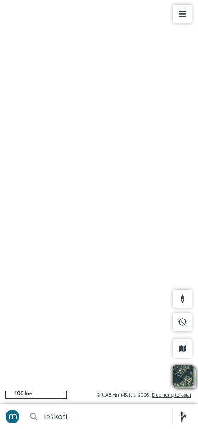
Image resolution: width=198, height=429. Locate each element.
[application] (99, 214)
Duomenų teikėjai (171, 395)
